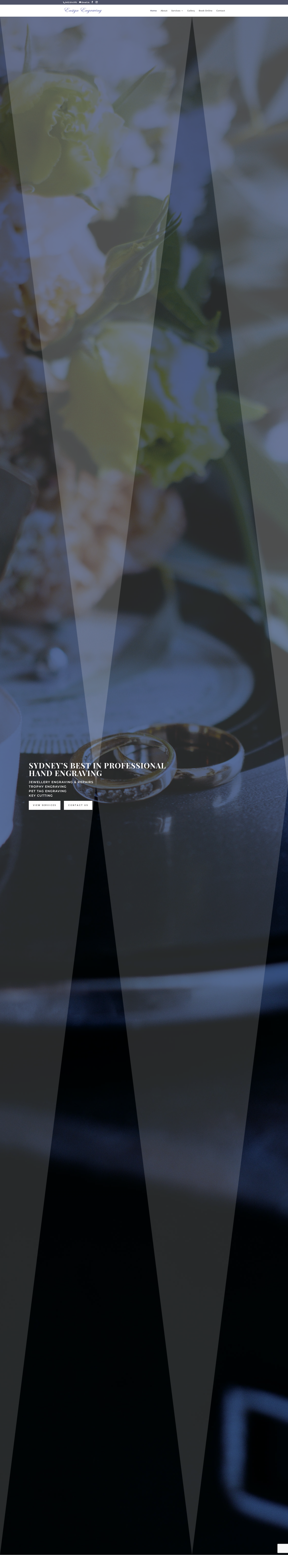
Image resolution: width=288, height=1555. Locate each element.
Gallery (191, 11)
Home (153, 11)
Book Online (205, 11)
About (164, 11)
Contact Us (78, 805)
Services (175, 11)
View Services (44, 805)
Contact (220, 11)
